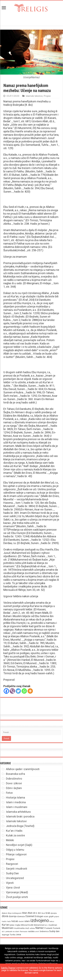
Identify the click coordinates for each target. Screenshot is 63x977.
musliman (52, 925)
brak (48, 913)
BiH (39, 913)
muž (27, 928)
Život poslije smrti (17, 897)
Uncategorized (15, 878)
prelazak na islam (12, 932)
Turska (12, 935)
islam (27, 921)
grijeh (51, 916)
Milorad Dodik (27, 925)
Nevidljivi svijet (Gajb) (19, 844)
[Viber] (12, 691)
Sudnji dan (54, 931)
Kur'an (5, 924)
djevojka (54, 913)
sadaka (31, 931)
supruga (5, 934)
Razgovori (12, 863)
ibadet (21, 921)
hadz (9, 921)
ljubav (12, 925)
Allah (24, 913)
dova (5, 916)
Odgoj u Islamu (15, 849)
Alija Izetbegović (15, 913)
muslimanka (19, 928)
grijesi (56, 917)
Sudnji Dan (12, 873)
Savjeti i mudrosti (16, 868)
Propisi (47, 96)
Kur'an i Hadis (14, 830)
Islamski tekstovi (34, 96)
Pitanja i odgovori (16, 854)
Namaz (39, 927)
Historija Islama (15, 797)
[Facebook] (6, 691)
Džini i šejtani (14, 788)
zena (18, 934)
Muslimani (7, 928)
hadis (4, 921)
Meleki (10, 840)
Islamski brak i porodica (20, 816)
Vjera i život (13, 887)
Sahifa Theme (8, 968)
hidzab (14, 921)
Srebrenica (44, 931)
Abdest (4, 913)
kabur (52, 921)
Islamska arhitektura (18, 811)
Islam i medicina (16, 802)
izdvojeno (39, 920)
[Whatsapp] (24, 691)
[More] (30, 691)
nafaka (32, 928)
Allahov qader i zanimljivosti (22, 769)
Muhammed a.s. (41, 925)
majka (17, 925)
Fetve (9, 792)
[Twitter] (18, 691)
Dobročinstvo (14, 778)
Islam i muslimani (16, 807)
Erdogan (39, 916)
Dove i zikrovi (14, 783)
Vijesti (10, 882)
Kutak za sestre (15, 835)
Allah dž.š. (32, 913)
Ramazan (24, 932)
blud (43, 913)
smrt (37, 932)
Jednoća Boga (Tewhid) (20, 826)
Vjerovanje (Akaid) (17, 892)
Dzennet (29, 916)
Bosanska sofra (15, 773)
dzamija (13, 916)
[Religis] (31, 7)
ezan (46, 916)
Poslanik (48, 928)
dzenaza (21, 916)
